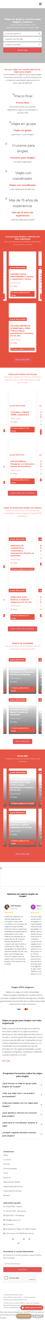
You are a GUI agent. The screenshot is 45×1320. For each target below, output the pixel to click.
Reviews (6, 1195)
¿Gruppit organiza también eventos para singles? (19, 1134)
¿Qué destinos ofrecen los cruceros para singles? (19, 1114)
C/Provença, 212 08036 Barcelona (19, 1233)
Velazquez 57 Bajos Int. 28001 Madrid (21, 1229)
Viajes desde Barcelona (12, 1186)
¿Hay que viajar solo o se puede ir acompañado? (18, 1095)
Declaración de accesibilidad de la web (15, 1300)
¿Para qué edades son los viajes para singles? (20, 1104)
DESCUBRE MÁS (22, 360)
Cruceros (7, 1160)
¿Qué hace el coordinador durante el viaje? (19, 1124)
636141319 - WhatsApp (15, 1215)
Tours (5, 1173)
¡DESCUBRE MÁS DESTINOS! (23, 493)
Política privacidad (29, 1297)
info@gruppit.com (13, 1220)
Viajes (5, 1155)
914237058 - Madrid (14, 1206)
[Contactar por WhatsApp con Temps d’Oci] (38, 1316)
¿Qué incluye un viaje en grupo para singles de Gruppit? (19, 1085)
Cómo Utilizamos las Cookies (12, 1297)
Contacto (9, 1224)
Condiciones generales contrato (13, 1295)
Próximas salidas (10, 1168)
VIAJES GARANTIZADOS (33, 1307)
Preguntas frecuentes (12, 1191)
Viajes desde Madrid (11, 1182)
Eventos (6, 1164)
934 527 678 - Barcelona (16, 1211)
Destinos (6, 1177)
